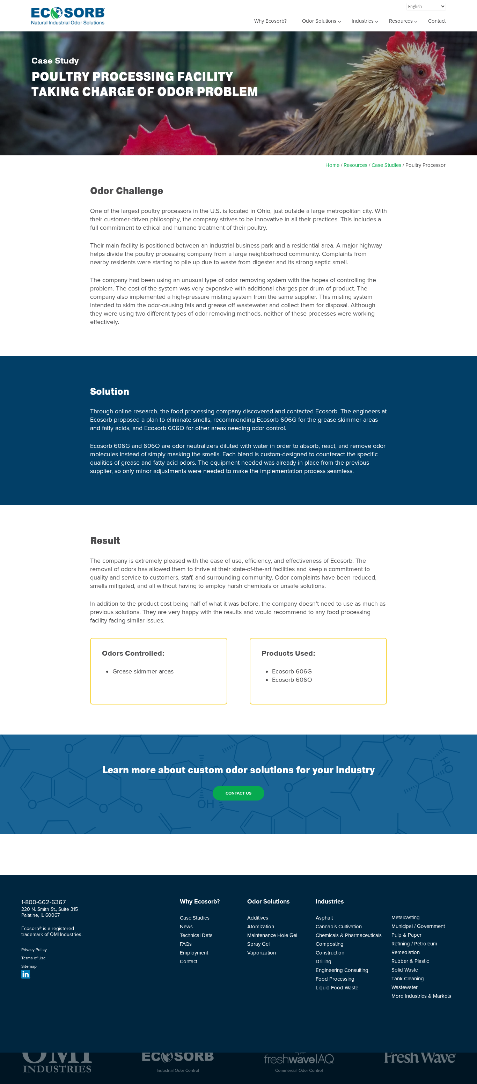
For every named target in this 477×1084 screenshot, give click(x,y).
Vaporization (261, 953)
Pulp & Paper (406, 935)
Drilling (323, 961)
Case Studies (386, 165)
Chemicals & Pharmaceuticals (349, 935)
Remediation (405, 952)
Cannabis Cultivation (339, 926)
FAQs (186, 944)
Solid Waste (404, 970)
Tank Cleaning (407, 978)
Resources (401, 21)
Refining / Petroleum (414, 944)
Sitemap (29, 966)
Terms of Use (33, 958)
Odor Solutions (319, 21)
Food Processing (335, 979)
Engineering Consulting (342, 970)
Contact (437, 21)
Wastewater (404, 987)
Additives (257, 918)
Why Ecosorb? (270, 21)
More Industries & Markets (421, 996)
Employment (194, 953)
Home (332, 165)
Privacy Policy (34, 949)
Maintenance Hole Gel (272, 935)
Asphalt (324, 918)
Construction (330, 953)
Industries (363, 21)
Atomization (260, 926)
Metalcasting (405, 917)
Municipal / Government (418, 926)
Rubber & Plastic (410, 961)
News (186, 926)
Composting (330, 944)
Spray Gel (258, 944)
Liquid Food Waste (337, 988)
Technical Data (196, 935)
